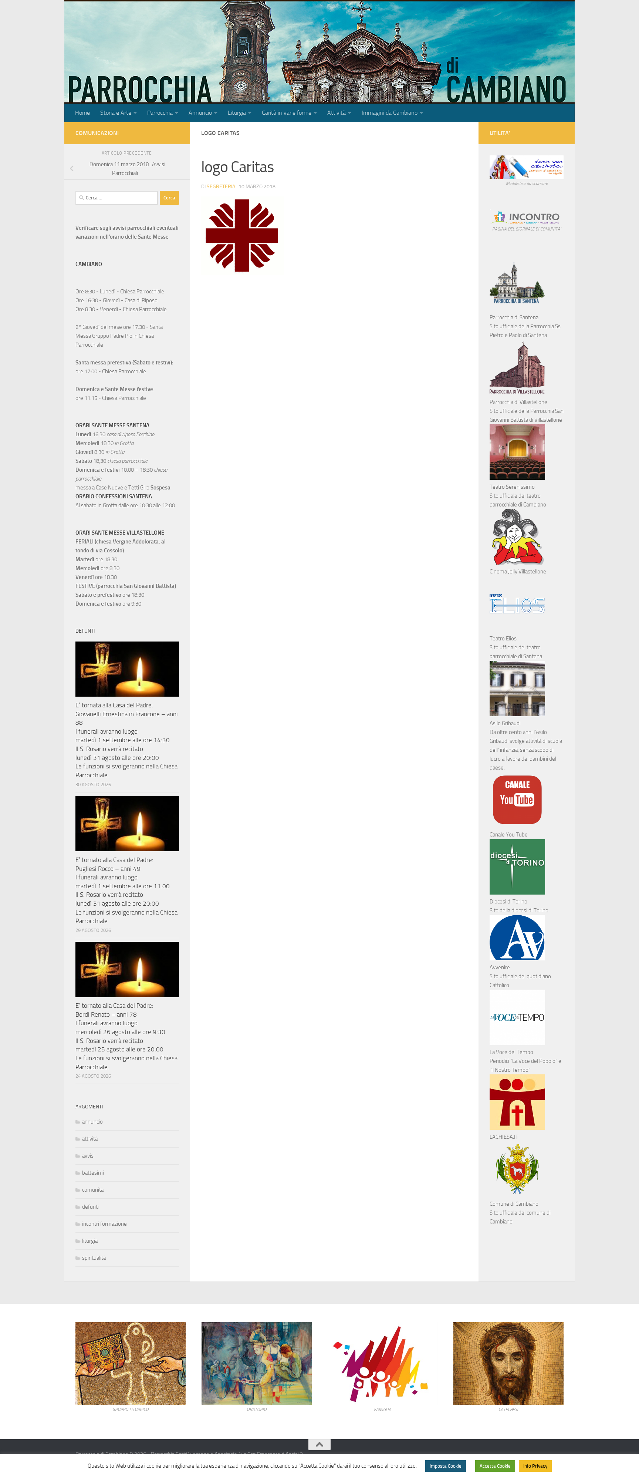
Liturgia (237, 112)
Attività (336, 112)
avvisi (88, 1155)
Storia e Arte (115, 112)
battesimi (93, 1172)
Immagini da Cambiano (389, 112)
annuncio (92, 1121)
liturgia (90, 1241)
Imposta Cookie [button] (446, 1466)
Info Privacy (535, 1466)
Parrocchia (160, 112)
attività (90, 1138)
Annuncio (200, 112)
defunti (90, 1206)
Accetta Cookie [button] (495, 1466)
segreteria (221, 187)
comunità (93, 1189)
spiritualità (94, 1258)
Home (82, 112)
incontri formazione (104, 1224)
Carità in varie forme (286, 112)
